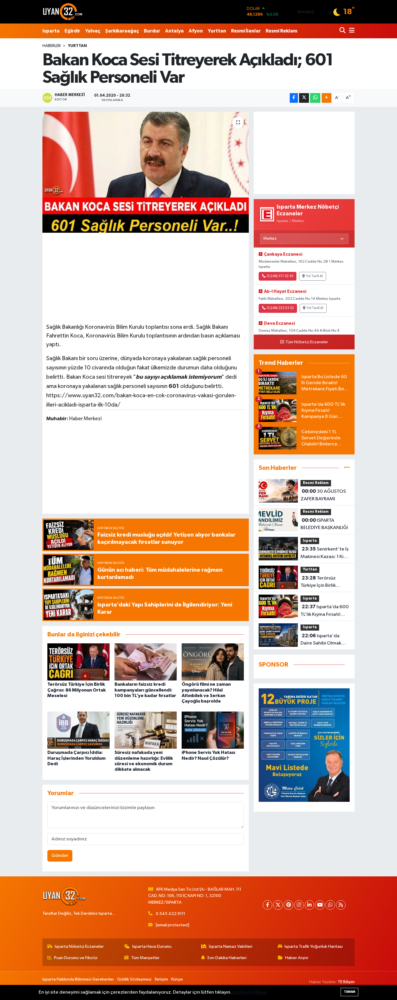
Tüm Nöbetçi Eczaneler (306, 342)
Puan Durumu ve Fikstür (76, 958)
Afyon (196, 30)
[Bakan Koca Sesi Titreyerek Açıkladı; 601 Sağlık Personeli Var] (145, 172)
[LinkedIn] (309, 905)
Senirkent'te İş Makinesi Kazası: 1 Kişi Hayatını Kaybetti (324, 553)
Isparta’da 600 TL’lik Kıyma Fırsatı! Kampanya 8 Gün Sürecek (325, 611)
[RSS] (341, 905)
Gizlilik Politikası (249, 992)
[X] (278, 905)
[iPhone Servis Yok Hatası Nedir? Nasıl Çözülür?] (213, 730)
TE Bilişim (346, 982)
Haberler (51, 46)
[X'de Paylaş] (304, 98)
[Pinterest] (288, 905)
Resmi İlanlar (246, 30)
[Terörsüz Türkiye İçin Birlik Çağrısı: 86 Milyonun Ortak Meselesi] (78, 661)
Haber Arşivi (296, 958)
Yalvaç (92, 30)
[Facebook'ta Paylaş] (294, 98)
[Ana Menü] (351, 31)
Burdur (152, 30)
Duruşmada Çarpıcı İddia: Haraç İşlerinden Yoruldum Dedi (76, 758)
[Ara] (343, 31)
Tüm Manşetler (145, 958)
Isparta (51, 30)
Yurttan (217, 30)
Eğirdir (72, 30)
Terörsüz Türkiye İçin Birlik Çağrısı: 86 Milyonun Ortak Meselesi (76, 690)
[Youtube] (320, 905)
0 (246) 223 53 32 (280, 308)
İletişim (161, 979)
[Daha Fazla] (326, 98)
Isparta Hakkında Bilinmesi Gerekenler (78, 979)
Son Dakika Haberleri (226, 958)
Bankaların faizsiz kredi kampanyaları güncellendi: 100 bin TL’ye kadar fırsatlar (145, 690)
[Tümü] (347, 467)
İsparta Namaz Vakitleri (230, 946)
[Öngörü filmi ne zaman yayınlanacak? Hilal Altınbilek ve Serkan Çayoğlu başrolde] (213, 661)
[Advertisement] (145, 277)
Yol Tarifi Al (314, 276)
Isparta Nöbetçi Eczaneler (79, 946)
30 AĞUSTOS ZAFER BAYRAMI (323, 495)
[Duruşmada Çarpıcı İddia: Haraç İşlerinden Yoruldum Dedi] (78, 730)
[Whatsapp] (330, 905)
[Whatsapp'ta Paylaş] (315, 98)
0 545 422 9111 (170, 913)
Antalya (174, 30)
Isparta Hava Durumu (151, 946)
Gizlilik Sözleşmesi (134, 979)
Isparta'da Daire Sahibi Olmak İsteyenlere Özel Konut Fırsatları (321, 640)
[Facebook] (267, 905)
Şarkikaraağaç (122, 30)
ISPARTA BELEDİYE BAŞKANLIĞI (324, 524)
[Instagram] (299, 905)
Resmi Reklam (281, 30)
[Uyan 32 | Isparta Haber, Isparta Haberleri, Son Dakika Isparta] (62, 11)
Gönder (60, 855)
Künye (177, 979)
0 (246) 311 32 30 (280, 276)
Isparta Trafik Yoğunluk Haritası (314, 946)
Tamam (349, 991)
